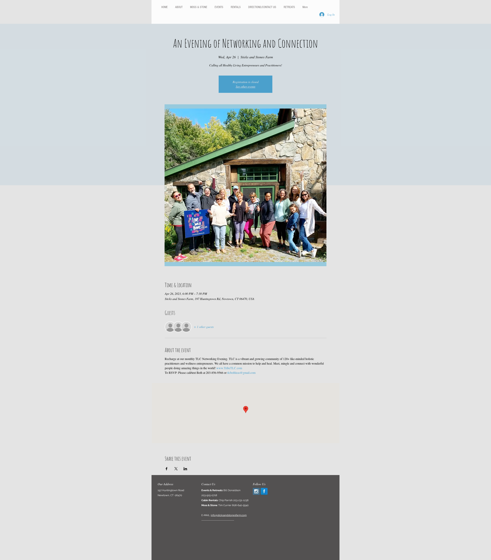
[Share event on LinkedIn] (185, 468)
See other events (245, 86)
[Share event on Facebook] (166, 468)
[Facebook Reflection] (264, 491)
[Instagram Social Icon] (256, 491)
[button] (235, 7)
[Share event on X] (176, 468)
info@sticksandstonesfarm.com (229, 515)
